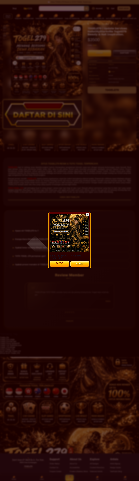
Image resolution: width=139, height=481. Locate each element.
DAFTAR (59, 263)
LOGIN (79, 264)
